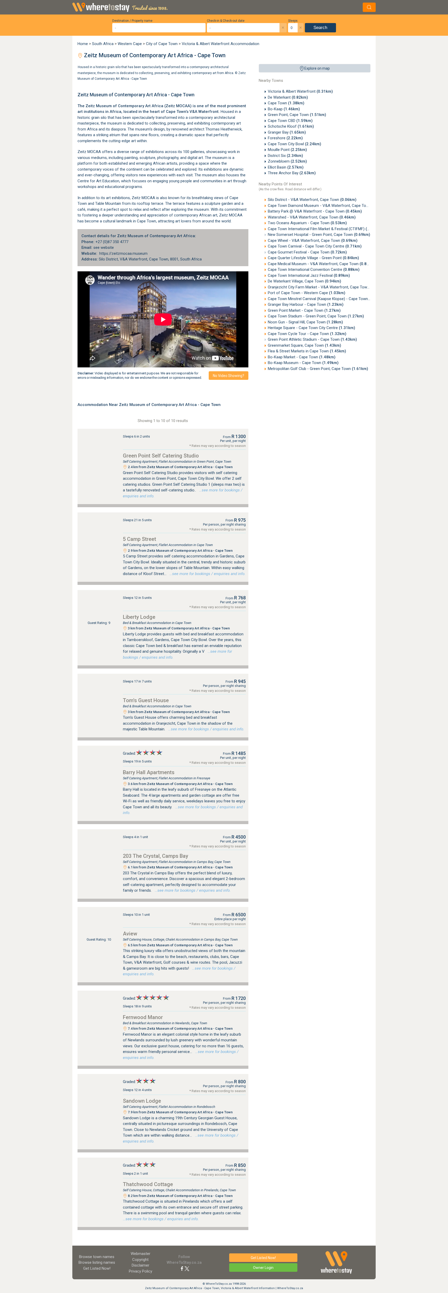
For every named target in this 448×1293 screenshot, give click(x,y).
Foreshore (285, 138)
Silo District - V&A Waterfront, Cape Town (312, 199)
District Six (285, 155)
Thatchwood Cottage (148, 1184)
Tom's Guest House (146, 700)
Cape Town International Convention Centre (314, 269)
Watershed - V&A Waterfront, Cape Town (312, 217)
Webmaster (140, 1253)
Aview (130, 934)
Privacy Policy (140, 1271)
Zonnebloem (287, 161)
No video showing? (228, 376)
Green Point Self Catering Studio (161, 456)
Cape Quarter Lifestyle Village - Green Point (313, 258)
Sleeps (293, 21)
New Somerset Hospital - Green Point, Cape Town (319, 234)
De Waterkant (288, 97)
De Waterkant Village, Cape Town (304, 281)
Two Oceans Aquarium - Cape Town (307, 223)
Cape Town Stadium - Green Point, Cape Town (316, 316)
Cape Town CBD (290, 120)
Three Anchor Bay (292, 173)
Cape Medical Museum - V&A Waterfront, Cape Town (322, 263)
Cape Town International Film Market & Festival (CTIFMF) (325, 229)
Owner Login (263, 1268)
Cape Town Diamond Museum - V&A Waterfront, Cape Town (328, 205)
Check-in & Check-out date (225, 21)
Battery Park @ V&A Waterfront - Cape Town (315, 211)
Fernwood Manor (143, 1017)
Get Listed (96, 1268)
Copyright (140, 1259)
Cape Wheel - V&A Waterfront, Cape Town (313, 240)
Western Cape (130, 43)
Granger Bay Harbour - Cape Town (306, 304)
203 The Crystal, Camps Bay (155, 856)
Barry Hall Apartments (148, 772)
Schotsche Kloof (291, 126)
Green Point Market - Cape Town (304, 310)
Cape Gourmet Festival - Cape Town (307, 252)
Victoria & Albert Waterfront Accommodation (220, 43)
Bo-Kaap (284, 109)
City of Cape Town (162, 43)
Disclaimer (140, 1265)
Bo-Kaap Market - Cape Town (301, 357)
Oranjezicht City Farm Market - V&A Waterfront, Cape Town (327, 287)
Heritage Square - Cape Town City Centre (311, 327)
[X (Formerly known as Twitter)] (187, 1268)
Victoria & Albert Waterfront (300, 91)
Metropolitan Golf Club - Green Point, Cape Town (318, 368)
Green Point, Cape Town (297, 114)
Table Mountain (108, 203)
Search (320, 27)
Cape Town (286, 103)
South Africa (103, 43)
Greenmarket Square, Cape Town (304, 345)
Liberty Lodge (139, 617)
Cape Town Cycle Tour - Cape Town (307, 333)
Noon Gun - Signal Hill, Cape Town (305, 322)
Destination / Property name (132, 21)
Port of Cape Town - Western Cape (306, 292)
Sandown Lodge (142, 1101)
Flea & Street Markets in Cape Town (307, 351)
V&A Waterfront (204, 111)
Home (83, 43)
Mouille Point (287, 149)
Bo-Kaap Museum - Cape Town (303, 362)
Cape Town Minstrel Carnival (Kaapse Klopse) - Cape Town (326, 298)
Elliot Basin (286, 167)
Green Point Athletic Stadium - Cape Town (312, 339)
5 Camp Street (139, 539)
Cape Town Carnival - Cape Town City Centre (315, 246)
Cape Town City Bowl (294, 144)
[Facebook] (182, 1268)
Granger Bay (287, 132)
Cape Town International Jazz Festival (309, 275)
